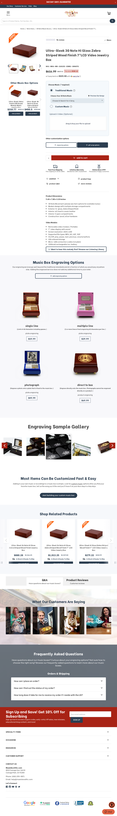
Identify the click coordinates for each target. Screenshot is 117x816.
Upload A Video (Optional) (61, 114)
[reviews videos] (18, 620)
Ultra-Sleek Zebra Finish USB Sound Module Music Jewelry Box (16, 104)
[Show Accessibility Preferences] (112, 805)
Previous (7, 99)
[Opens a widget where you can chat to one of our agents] (108, 812)
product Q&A (54, 184)
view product (16, 113)
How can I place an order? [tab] (26, 680)
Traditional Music (64, 90)
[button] (77, 76)
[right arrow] (40, 66)
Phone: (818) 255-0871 (15, 776)
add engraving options (60, 276)
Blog (35, 6)
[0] (109, 13)
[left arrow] (8, 66)
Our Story (10, 6)
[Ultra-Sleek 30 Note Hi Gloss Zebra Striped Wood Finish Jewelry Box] (32, 92)
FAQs (30, 6)
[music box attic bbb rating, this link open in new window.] (79, 803)
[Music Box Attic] (7, 787)
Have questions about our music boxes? (45, 581)
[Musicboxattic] (10, 787)
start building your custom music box (59, 495)
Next (40, 99)
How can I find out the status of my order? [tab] (34, 687)
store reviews (86, 184)
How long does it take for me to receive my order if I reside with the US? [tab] (48, 694)
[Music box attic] (19, 787)
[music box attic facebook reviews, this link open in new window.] (62, 803)
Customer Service (21, 6)
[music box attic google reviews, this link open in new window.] (29, 803)
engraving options (62, 145)
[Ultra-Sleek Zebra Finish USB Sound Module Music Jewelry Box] (16, 92)
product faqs (86, 179)
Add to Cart (82, 157)
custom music (77, 483)
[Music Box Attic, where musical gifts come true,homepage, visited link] (71, 13)
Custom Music (62, 106)
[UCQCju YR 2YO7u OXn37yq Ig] (13, 787)
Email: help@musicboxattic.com (19, 779)
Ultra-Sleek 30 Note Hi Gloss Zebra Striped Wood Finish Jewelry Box (33, 105)
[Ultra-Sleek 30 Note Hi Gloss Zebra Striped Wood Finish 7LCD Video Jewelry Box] (13, 68)
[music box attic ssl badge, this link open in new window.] (90, 803)
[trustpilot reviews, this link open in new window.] (45, 803)
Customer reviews (77, 581)
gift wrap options (93, 145)
